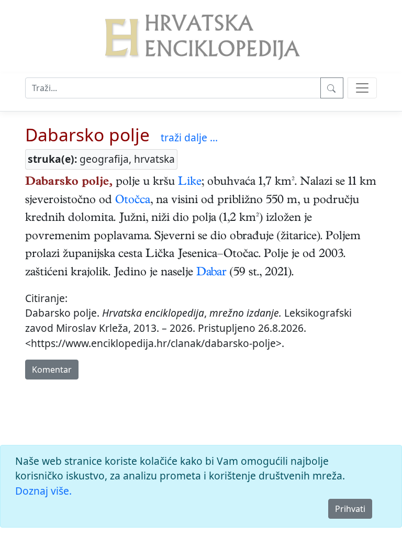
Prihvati (350, 509)
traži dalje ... (189, 137)
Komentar (52, 369)
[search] (362, 87)
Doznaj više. (43, 491)
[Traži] (331, 87)
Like (190, 182)
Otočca (132, 201)
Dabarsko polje (87, 134)
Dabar (211, 273)
